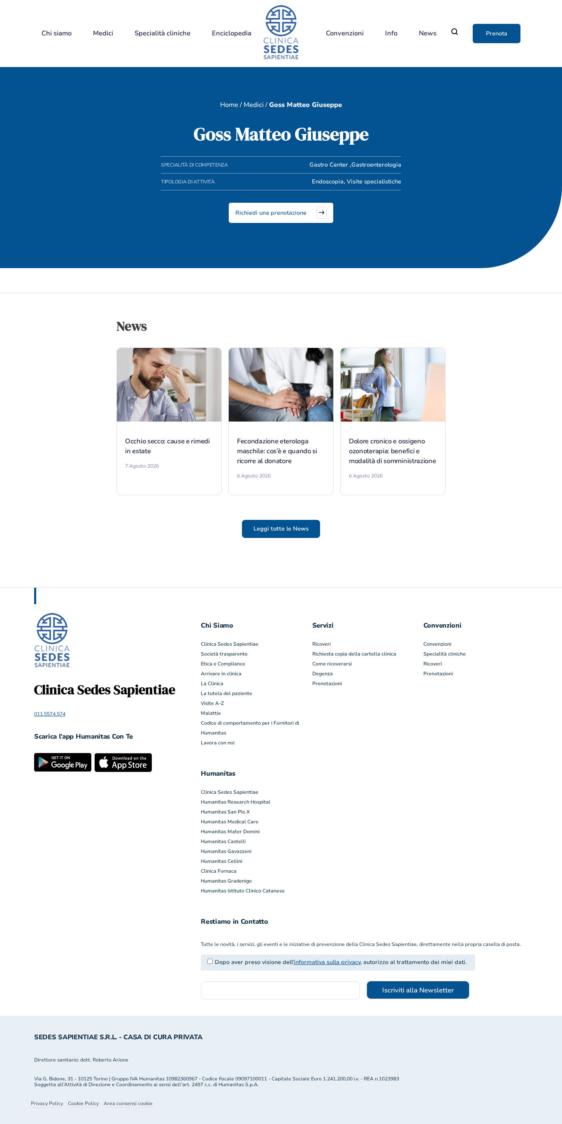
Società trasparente (224, 654)
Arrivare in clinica (221, 673)
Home (229, 104)
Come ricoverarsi (332, 663)
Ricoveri (321, 644)
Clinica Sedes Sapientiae (229, 644)
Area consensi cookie (128, 1103)
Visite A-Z (212, 703)
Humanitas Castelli (223, 841)
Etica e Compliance (223, 663)
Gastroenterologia (376, 165)
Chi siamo (57, 33)
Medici (103, 33)
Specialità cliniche (162, 33)
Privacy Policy (47, 1103)
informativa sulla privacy (327, 962)
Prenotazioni (327, 683)
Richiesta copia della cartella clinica (354, 654)
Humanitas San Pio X (225, 812)
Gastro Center (328, 165)
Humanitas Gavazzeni (226, 851)
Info (391, 33)
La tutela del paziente (226, 693)
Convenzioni (345, 33)
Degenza (322, 673)
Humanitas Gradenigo (226, 881)
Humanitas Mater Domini (230, 831)
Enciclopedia (231, 33)
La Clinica (212, 683)
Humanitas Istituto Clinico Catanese (243, 891)
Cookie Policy (83, 1103)
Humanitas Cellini (221, 861)
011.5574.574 (49, 714)
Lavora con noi (218, 742)
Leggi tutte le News (281, 529)
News (428, 33)
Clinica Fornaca (219, 871)
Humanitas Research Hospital (235, 802)
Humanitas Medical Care (229, 821)
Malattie (211, 713)
